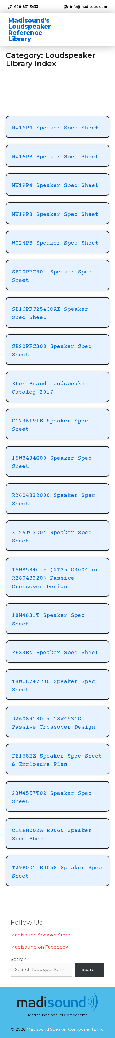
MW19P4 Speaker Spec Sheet (55, 186)
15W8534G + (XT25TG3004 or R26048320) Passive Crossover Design (55, 578)
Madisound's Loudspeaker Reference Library (29, 30)
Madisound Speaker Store (40, 935)
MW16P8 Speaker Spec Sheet (55, 157)
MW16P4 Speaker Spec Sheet (55, 128)
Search (19, 959)
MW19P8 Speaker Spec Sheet (55, 215)
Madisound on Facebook (39, 947)
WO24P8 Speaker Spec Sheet (55, 243)
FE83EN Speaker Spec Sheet (55, 653)
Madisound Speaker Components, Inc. (65, 1029)
